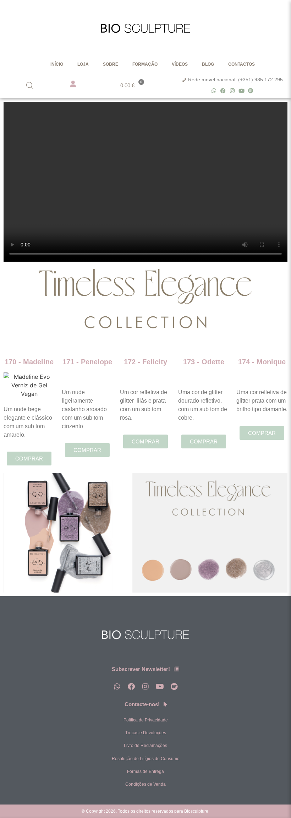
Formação (145, 64)
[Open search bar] (29, 85)
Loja (83, 64)
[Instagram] (232, 90)
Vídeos (180, 64)
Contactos (241, 64)
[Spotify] (250, 90)
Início (56, 64)
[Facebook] (223, 90)
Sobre (110, 64)
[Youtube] (241, 90)
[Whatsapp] (214, 90)
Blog (208, 64)
